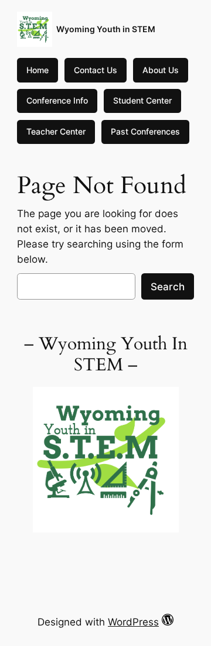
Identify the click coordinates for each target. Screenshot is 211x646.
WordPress (133, 622)
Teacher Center (56, 131)
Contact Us (95, 70)
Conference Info (57, 100)
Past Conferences (145, 131)
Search (168, 287)
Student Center (142, 100)
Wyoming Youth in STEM (105, 29)
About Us (160, 70)
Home (37, 70)
